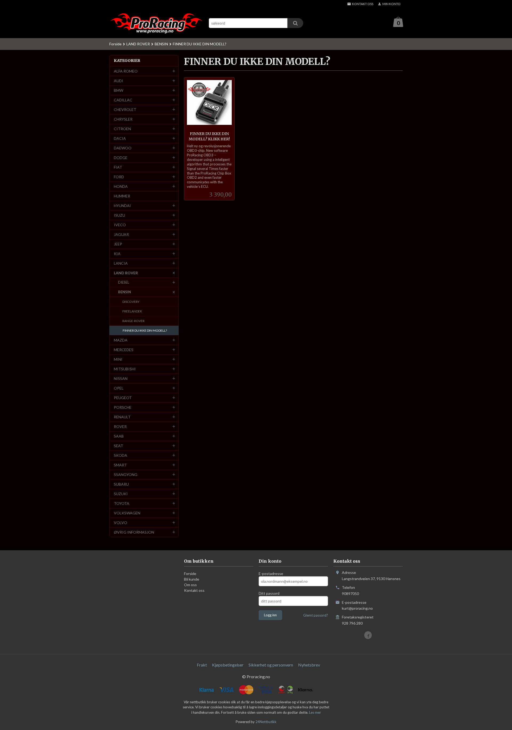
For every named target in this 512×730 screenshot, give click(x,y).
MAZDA (120, 340)
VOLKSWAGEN (127, 513)
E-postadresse (271, 573)
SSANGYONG (125, 474)
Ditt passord (269, 593)
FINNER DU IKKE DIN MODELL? (145, 330)
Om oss (190, 584)
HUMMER (122, 196)
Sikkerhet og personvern (271, 664)
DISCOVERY (130, 302)
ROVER (120, 426)
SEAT (118, 445)
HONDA (121, 186)
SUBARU (121, 484)
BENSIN (124, 292)
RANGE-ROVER (133, 321)
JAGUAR (121, 234)
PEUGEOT (123, 397)
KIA (117, 253)
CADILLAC (123, 100)
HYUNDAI (122, 205)
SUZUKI (121, 493)
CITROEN (122, 128)
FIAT (118, 167)
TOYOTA (121, 503)
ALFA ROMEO (126, 71)
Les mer (315, 712)
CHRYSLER (123, 119)
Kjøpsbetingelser (227, 664)
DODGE (120, 157)
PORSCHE (122, 407)
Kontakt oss (194, 590)
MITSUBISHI (125, 369)
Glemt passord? (315, 615)
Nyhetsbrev (309, 664)
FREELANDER (132, 311)
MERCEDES (123, 349)
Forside (115, 44)
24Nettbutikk (266, 722)
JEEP (118, 244)
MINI (118, 359)
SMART (120, 465)
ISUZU (119, 215)
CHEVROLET (125, 109)
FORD (119, 176)
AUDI (118, 80)
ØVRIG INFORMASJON (134, 532)
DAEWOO (122, 148)
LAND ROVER (126, 273)
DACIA (120, 138)
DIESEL (123, 282)
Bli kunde (191, 579)
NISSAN (120, 378)
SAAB (119, 436)
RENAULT (122, 417)
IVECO (120, 225)
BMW (118, 90)
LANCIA (121, 263)
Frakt (202, 664)
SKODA (120, 455)
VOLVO (120, 522)
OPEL (118, 388)
